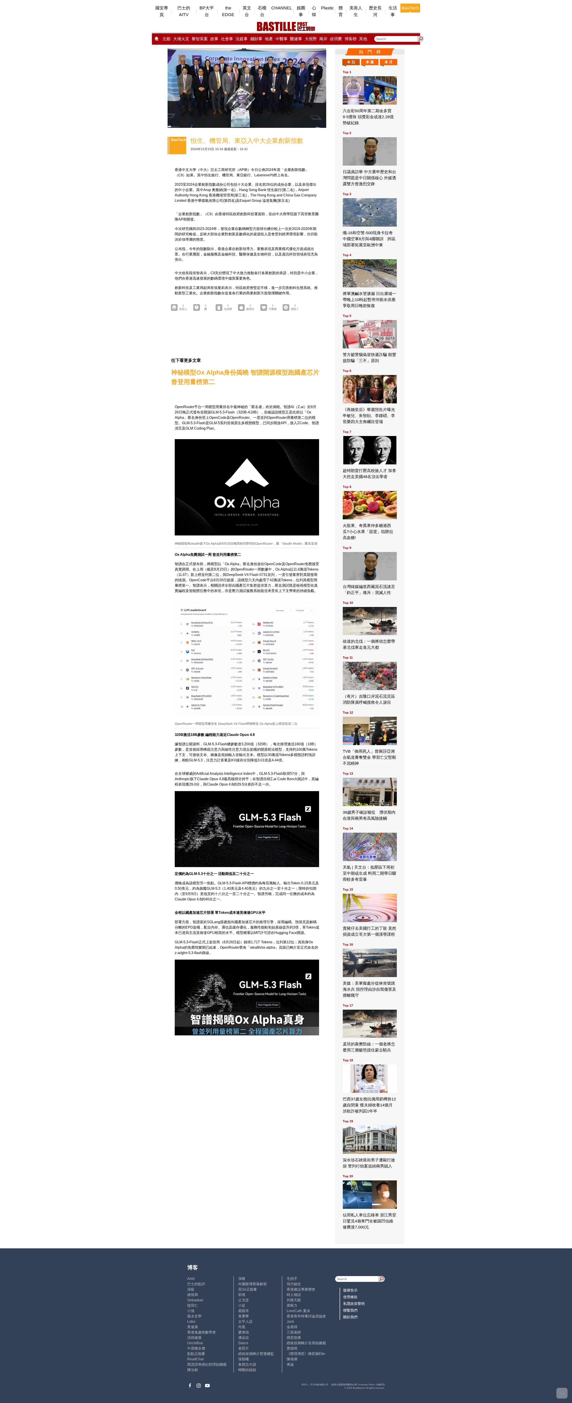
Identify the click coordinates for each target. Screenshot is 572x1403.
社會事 (227, 39)
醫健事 (296, 39)
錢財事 (256, 39)
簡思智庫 (294, 1338)
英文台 (247, 11)
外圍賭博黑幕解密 (252, 1284)
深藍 (190, 1289)
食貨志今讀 (247, 1364)
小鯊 (241, 1305)
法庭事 (242, 39)
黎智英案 (200, 39)
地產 (269, 39)
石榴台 (262, 11)
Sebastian (195, 1300)
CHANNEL (281, 8)
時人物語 (294, 1295)
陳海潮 (292, 1359)
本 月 (389, 62)
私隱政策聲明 (354, 1304)
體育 (341, 11)
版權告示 (350, 1290)
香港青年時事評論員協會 (306, 1316)
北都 (166, 39)
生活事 (393, 11)
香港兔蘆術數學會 (201, 1332)
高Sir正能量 (247, 1289)
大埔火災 (181, 39)
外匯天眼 (294, 1300)
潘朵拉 (243, 1338)
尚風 (241, 1327)
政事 (214, 39)
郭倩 (241, 1295)
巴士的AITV (183, 11)
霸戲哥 (243, 1311)
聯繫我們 (350, 1310)
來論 (290, 1364)
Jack (290, 1321)
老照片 (243, 1348)
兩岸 (323, 39)
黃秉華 (243, 1316)
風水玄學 (194, 1316)
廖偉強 (243, 1332)
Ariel (191, 1279)
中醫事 (281, 39)
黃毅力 (292, 1305)
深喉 (241, 1279)
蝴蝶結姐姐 (247, 1370)
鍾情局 (192, 1295)
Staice (243, 1343)
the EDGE (228, 11)
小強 (190, 1311)
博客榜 (351, 39)
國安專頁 (161, 11)
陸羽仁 (192, 1305)
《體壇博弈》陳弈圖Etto (306, 1354)
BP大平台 (207, 11)
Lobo (191, 1321)
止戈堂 (243, 1300)
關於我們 (350, 1317)
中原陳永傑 (196, 1348)
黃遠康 (192, 1327)
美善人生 (355, 11)
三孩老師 (294, 1332)
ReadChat (195, 1359)
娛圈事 (301, 11)
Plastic (327, 8)
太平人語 (245, 1321)
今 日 (351, 62)
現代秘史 (294, 1284)
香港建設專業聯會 (301, 1289)
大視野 (311, 39)
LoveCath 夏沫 (298, 1311)
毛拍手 (292, 1279)
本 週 (370, 62)
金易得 (292, 1327)
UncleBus (195, 1343)
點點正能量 (196, 1354)
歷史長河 (375, 11)
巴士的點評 (196, 1284)
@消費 (336, 39)
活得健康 (194, 1338)
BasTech (410, 8)
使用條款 (350, 1297)
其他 (363, 39)
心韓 (314, 11)
